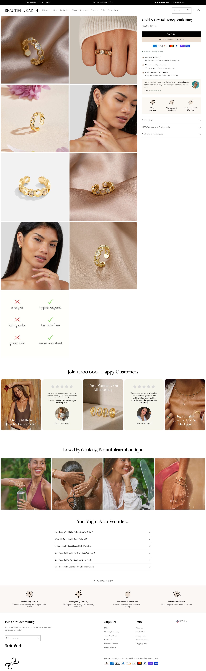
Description (147, 120)
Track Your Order (110, 636)
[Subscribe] (37, 638)
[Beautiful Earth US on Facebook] (10, 645)
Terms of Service (142, 640)
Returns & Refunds (111, 644)
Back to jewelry (105, 581)
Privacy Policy (141, 636)
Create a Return (110, 648)
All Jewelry (46, 10)
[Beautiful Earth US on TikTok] (20, 645)
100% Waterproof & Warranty (156, 127)
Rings (74, 10)
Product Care (141, 632)
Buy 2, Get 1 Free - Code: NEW (171, 39)
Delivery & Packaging (152, 134)
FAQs (106, 628)
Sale (103, 10)
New (55, 10)
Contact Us (108, 640)
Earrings (94, 10)
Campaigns (113, 10)
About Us (139, 628)
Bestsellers (64, 10)
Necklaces (84, 10)
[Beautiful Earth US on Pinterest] (15, 645)
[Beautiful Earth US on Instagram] (6, 645)
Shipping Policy (141, 644)
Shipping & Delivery (111, 632)
